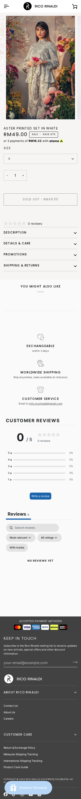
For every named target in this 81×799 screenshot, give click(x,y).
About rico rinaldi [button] (21, 692)
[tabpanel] (40, 566)
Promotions (15, 254)
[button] (40, 453)
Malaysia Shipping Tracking (21, 754)
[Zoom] (14, 111)
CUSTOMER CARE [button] (18, 734)
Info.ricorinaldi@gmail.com (45, 403)
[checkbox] (17, 548)
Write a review (41, 496)
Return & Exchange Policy (19, 747)
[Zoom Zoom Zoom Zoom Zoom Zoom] (40, 67)
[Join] (73, 662)
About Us (9, 712)
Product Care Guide (16, 767)
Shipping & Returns (21, 265)
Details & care (17, 243)
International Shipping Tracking (23, 760)
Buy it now (41, 215)
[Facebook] (6, 794)
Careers (9, 718)
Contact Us (11, 705)
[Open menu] (10, 6)
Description (15, 232)
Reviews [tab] (18, 514)
